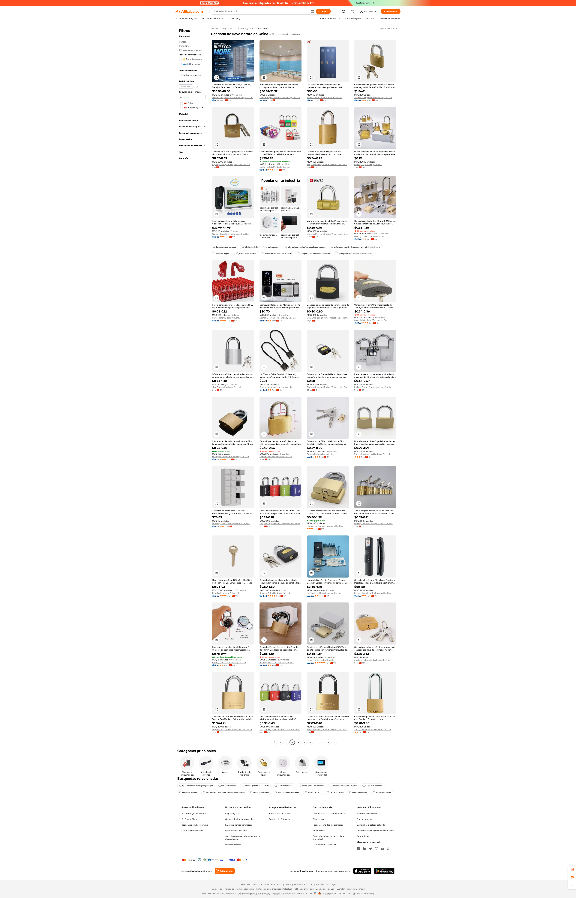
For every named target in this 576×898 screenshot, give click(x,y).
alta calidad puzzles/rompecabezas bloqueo (306, 247)
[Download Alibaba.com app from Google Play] (384, 871)
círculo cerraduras (261, 792)
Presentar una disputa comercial (328, 825)
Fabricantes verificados (280, 813)
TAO (311, 884)
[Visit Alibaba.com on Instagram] (376, 849)
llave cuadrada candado (226, 247)
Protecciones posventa (236, 830)
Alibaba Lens (195, 871)
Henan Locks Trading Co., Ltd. (320, 660)
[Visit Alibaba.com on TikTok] (388, 849)
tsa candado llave (228, 786)
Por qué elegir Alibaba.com (194, 813)
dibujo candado (251, 247)
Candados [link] (263, 28)
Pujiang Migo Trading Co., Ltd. (368, 164)
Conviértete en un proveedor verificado (375, 830)
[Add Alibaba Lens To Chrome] (225, 871)
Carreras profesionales (192, 830)
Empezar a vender (365, 819)
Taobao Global (300, 884)
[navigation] (192, 385)
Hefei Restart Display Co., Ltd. (226, 318)
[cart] (353, 12)
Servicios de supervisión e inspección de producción (242, 837)
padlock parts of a (359, 792)
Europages (332, 884)
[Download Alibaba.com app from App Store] (362, 871)
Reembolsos (319, 830)
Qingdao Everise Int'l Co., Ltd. (225, 593)
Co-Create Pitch (189, 819)
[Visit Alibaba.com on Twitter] (370, 849)
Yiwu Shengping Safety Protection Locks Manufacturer (328, 318)
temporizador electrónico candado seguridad (225, 792)
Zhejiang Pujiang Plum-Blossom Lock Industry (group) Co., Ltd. (328, 164)
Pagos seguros (232, 813)
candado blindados (285, 786)
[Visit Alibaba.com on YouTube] (382, 849)
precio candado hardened (288, 792)
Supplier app (306, 871)
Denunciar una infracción (324, 844)
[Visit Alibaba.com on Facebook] (358, 849)
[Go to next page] (334, 742)
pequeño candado (189, 792)
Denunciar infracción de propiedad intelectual (329, 837)
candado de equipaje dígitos (345, 786)
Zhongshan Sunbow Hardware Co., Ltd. (372, 454)
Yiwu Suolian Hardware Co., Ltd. (226, 387)
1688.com (257, 884)
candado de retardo (247, 254)
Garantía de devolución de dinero (240, 819)
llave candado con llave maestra (278, 254)
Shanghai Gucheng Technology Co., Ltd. (372, 320)
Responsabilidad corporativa (195, 825)
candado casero (337, 792)
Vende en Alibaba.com (367, 813)
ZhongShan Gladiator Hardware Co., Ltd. (372, 729)
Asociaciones (363, 836)
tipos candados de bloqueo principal (197, 786)
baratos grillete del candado (257, 786)
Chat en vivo (318, 819)
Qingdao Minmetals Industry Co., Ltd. (277, 387)
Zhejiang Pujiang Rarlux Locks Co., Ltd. (372, 660)
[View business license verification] (315, 893)
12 (328, 742)
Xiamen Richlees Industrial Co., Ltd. (276, 456)
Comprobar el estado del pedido (372, 825)
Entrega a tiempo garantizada (238, 825)
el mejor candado (383, 792)
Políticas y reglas (233, 844)
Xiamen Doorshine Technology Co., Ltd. (230, 234)
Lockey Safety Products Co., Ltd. (275, 167)
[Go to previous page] (274, 742)
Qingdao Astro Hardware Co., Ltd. (275, 593)
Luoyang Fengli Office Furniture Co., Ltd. (231, 523)
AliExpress (245, 884)
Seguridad (227, 28)
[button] (312, 11)
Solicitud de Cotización (279, 819)
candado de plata (223, 254)
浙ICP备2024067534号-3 (364, 893)
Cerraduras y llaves (245, 28)
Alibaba (214, 28)
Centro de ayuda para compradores (329, 813)
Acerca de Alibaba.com (193, 807)
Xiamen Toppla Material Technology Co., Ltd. (232, 97)
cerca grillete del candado (313, 786)
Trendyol (320, 884)
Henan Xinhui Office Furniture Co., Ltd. (324, 97)
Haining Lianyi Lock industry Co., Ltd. (371, 236)
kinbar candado (314, 792)
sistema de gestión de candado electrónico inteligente (357, 247)
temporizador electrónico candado (315, 254)
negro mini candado (373, 786)
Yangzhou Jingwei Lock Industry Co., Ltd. (373, 97)
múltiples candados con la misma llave (355, 254)
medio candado (272, 247)
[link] (572, 869)
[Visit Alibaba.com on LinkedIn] (364, 849)
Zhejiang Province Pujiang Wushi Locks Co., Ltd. (328, 234)
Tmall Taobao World (273, 884)
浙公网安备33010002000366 (337, 893)
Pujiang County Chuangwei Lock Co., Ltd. (231, 164)
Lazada (288, 884)
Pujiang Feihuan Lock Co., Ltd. (321, 454)
